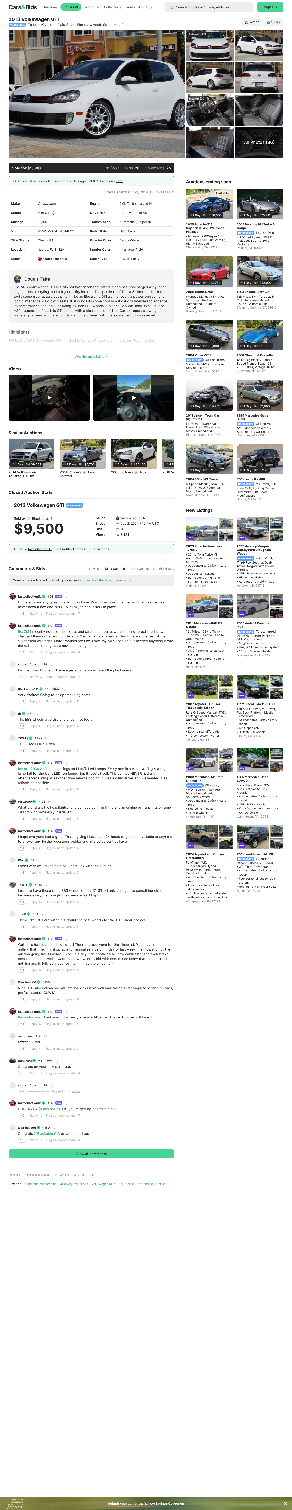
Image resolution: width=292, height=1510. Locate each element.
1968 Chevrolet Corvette (255, 355)
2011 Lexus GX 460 (251, 479)
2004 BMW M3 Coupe (202, 479)
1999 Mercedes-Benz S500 (252, 417)
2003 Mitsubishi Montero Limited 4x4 (205, 778)
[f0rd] (12, 860)
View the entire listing (89, 356)
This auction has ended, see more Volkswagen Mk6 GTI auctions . (70, 181)
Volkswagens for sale (74, 1184)
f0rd (21, 860)
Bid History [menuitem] (166, 568)
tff (19, 713)
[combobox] (209, 7)
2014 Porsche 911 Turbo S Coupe (256, 226)
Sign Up (270, 7)
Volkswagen (47, 204)
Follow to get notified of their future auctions (63, 549)
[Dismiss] (285, 1503)
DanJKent (25, 1061)
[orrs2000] (12, 801)
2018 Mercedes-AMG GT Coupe (204, 624)
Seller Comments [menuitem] (142, 568)
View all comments (91, 1154)
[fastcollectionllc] (40, 259)
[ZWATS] (12, 738)
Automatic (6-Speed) (37, 1174)
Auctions (51, 7)
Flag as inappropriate (61, 613)
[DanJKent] (12, 1061)
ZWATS (23, 738)
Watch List (92, 7)
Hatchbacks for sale (151, 1184)
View (76, 1091)
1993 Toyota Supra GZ (253, 292)
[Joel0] (12, 914)
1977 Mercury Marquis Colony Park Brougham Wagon (254, 549)
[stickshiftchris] (12, 664)
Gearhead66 (27, 982)
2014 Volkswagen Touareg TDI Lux (22, 474)
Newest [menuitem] (94, 568)
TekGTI (23, 885)
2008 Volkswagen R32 (128, 472)
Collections (112, 7)
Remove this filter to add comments (104, 580)
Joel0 (22, 914)
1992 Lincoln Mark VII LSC (256, 704)
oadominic (26, 1036)
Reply (34, 613)
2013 (91, 1174)
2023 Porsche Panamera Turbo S (204, 548)
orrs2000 (25, 801)
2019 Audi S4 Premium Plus (253, 624)
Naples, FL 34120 (51, 249)
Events (129, 7)
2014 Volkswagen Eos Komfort (77, 474)
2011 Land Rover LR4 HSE (255, 854)
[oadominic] (12, 1036)
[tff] (12, 713)
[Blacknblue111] (29, 518)
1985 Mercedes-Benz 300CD (252, 778)
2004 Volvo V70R (199, 355)
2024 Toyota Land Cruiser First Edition (205, 855)
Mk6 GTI (44, 213)
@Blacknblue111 (50, 1109)
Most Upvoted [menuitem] (115, 568)
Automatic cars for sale (40, 1184)
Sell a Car (70, 7)
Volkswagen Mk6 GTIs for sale (113, 1184)
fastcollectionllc (55, 258)
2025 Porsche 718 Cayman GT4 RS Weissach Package (205, 227)
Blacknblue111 (43, 519)
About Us (145, 7)
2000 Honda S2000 (200, 292)
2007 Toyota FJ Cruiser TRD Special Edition (203, 705)
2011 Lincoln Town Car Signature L (202, 417)
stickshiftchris (28, 664)
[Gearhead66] (12, 982)
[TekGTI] (12, 885)
